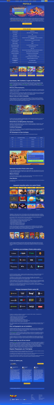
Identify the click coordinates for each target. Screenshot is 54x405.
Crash (31, 187)
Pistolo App (14, 342)
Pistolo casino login (14, 332)
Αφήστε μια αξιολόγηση (40, 363)
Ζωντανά (22, 187)
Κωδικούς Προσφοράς (25, 84)
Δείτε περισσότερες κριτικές (27, 383)
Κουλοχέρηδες (39, 187)
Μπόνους (11, 84)
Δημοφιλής (13, 187)
